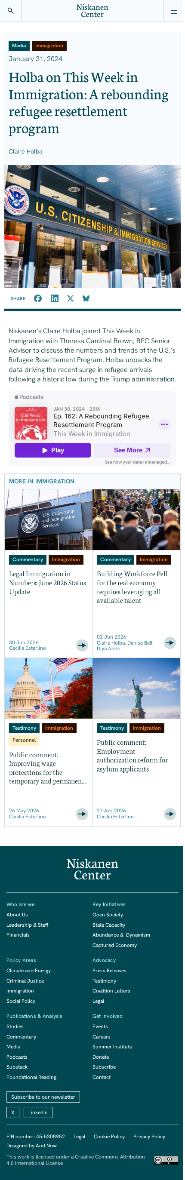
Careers (101, 1036)
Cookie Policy (109, 1136)
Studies (15, 1026)
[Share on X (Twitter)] (70, 298)
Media (13, 1046)
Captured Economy (114, 945)
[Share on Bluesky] (86, 298)
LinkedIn (38, 1112)
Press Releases (109, 970)
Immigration (20, 990)
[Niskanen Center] (92, 10)
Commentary (21, 1036)
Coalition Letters (111, 990)
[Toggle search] (11, 11)
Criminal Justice (25, 980)
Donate (100, 1057)
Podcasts (17, 1057)
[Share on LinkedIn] (55, 298)
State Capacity (108, 925)
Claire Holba (26, 151)
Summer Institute (112, 1046)
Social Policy (20, 1001)
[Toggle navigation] (174, 11)
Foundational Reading (31, 1077)
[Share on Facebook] (38, 298)
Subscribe (104, 1066)
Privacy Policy (149, 1136)
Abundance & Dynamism (121, 934)
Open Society (107, 914)
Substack (17, 1066)
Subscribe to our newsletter (43, 1097)
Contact (101, 1077)
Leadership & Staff (27, 925)
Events (100, 1026)
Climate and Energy (28, 970)
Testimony (104, 980)
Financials (18, 934)
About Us (17, 914)
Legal (98, 1001)
